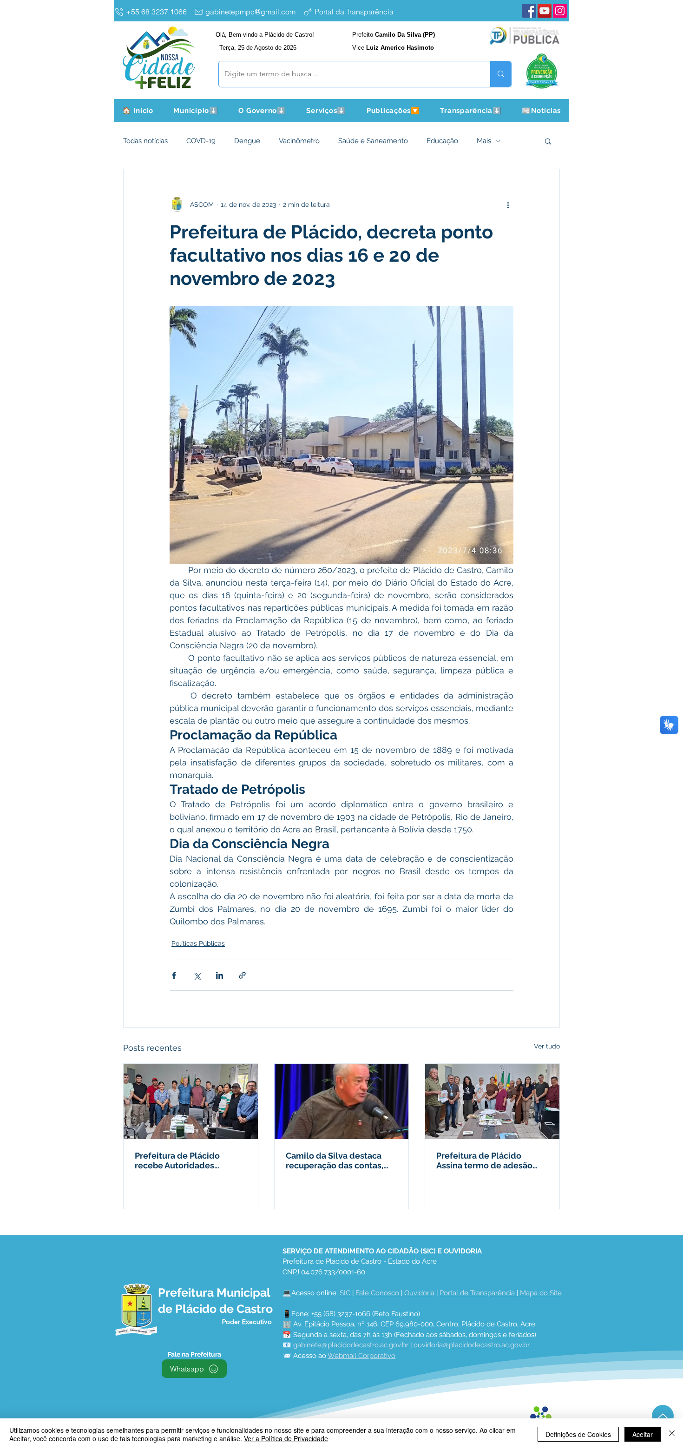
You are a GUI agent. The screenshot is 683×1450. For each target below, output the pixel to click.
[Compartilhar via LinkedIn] (219, 975)
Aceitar (642, 1434)
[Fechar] (671, 1434)
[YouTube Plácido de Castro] (545, 11)
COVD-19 (201, 141)
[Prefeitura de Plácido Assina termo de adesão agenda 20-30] (492, 1101)
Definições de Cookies (578, 1434)
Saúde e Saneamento (373, 141)
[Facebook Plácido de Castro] (529, 11)
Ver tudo (547, 1046)
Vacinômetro (299, 141)
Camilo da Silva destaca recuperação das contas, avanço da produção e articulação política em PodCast (334, 1160)
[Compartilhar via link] (242, 975)
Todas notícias (145, 141)
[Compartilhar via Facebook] (174, 975)
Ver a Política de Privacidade (286, 1438)
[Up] (663, 1416)
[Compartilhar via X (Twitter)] (196, 975)
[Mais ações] (507, 204)
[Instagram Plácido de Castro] (560, 11)
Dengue (247, 141)
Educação (442, 141)
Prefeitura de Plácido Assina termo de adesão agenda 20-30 (484, 1160)
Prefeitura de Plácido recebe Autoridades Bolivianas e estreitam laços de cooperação (179, 1160)
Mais (484, 141)
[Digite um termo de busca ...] (500, 74)
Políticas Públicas (198, 943)
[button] (196, 110)
